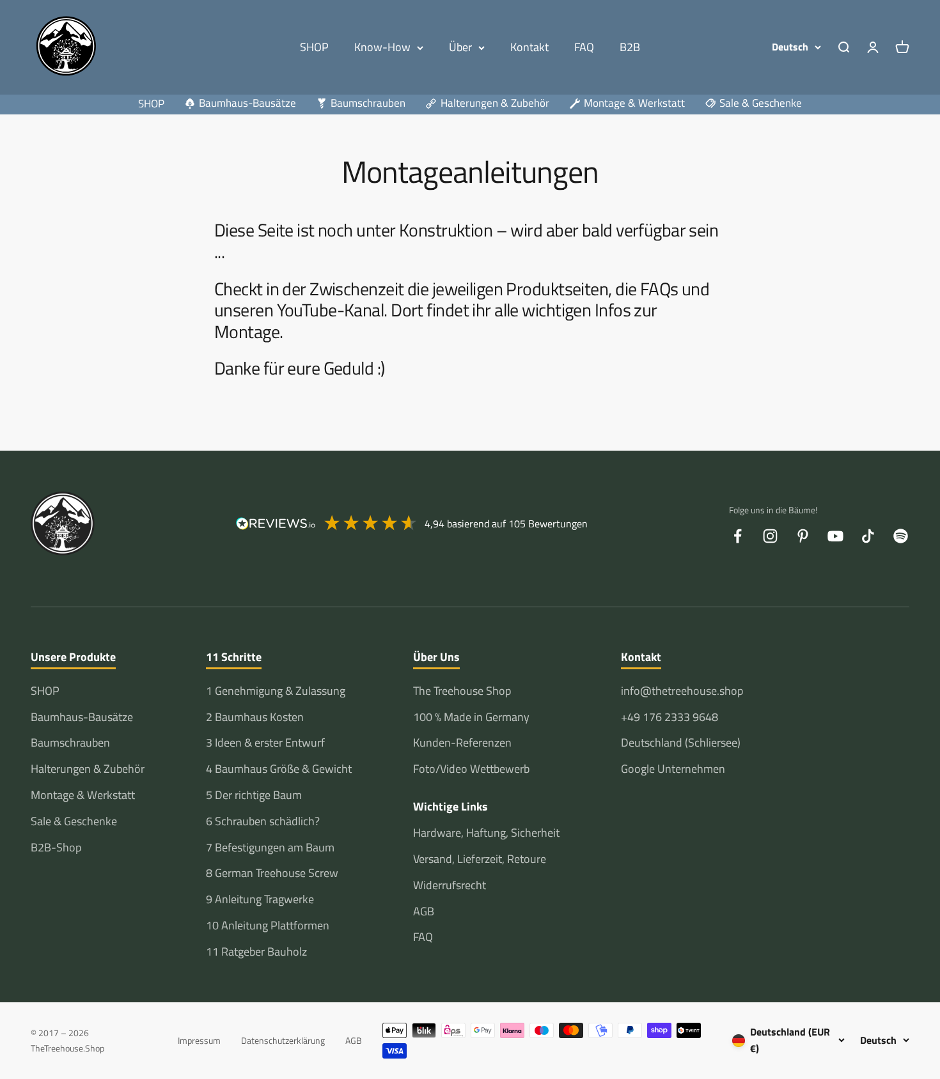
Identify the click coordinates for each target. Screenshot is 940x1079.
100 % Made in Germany (471, 717)
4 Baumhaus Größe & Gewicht (279, 768)
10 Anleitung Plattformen (267, 925)
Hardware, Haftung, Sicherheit (486, 832)
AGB (423, 911)
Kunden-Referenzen (462, 742)
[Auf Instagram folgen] (770, 536)
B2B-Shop (56, 847)
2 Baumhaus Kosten (255, 717)
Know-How (382, 47)
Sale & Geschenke (74, 821)
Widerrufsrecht (449, 885)
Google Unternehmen (673, 768)
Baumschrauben (70, 742)
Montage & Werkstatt (83, 794)
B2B (630, 47)
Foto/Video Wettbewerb (471, 768)
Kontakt (529, 47)
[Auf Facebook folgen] (737, 536)
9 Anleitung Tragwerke (260, 899)
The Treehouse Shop (462, 690)
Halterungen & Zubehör (88, 768)
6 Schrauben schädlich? (263, 821)
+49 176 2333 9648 (669, 717)
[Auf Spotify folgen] (900, 536)
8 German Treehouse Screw (272, 872)
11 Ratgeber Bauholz (256, 951)
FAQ (584, 47)
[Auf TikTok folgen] (868, 536)
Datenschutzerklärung (283, 1040)
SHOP (314, 47)
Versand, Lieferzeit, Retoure (479, 858)
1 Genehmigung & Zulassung (275, 690)
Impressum (199, 1040)
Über (460, 47)
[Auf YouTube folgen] (835, 536)
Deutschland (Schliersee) (680, 742)
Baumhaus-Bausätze (82, 717)
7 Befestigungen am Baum (270, 847)
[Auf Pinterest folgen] (802, 536)
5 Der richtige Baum (254, 794)
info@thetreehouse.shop (682, 690)
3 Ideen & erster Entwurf (265, 742)
